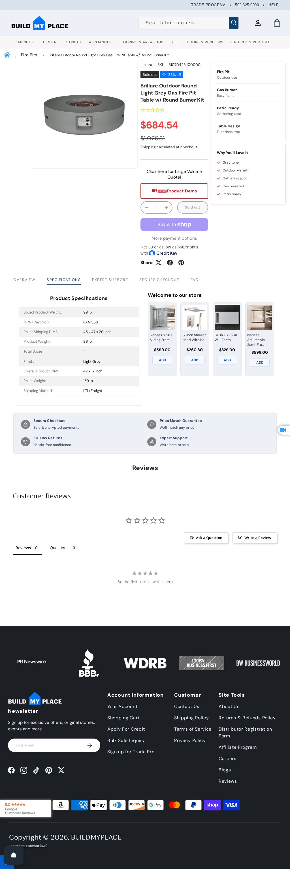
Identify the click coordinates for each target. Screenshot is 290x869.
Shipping (147, 147)
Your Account (122, 706)
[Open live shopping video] (284, 430)
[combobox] (188, 23)
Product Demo (182, 191)
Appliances (100, 42)
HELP (273, 5)
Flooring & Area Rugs (141, 42)
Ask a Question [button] (209, 537)
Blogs (225, 770)
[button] (277, 23)
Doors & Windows (205, 42)
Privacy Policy (190, 740)
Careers (227, 758)
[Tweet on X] (158, 262)
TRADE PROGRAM (208, 5)
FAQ (195, 279)
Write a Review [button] (257, 537)
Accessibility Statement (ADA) (28, 845)
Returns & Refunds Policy (247, 718)
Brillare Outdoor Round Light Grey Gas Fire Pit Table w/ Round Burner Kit (108, 55)
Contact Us (186, 706)
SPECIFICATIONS (64, 279)
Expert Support (110, 279)
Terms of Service (193, 729)
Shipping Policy (191, 718)
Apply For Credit (126, 729)
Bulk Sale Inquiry (126, 740)
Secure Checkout (159, 279)
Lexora (146, 64)
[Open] (14, 855)
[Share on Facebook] (170, 262)
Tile (175, 42)
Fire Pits (29, 55)
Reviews (228, 781)
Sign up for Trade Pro (131, 752)
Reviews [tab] (23, 547)
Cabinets (24, 42)
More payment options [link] (174, 238)
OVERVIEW (24, 279)
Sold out (192, 207)
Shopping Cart (123, 718)
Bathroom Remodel (250, 42)
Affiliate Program (238, 747)
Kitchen (49, 42)
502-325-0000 (247, 5)
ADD (162, 360)
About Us (229, 706)
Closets (73, 42)
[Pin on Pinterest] (181, 262)
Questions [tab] (59, 547)
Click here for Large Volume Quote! (174, 174)
